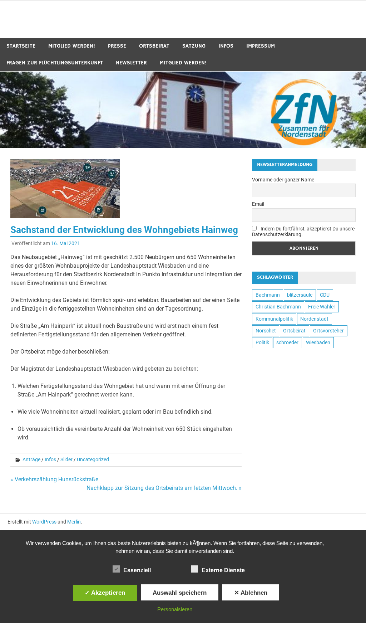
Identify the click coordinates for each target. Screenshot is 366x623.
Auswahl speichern (180, 592)
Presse (117, 46)
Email (258, 204)
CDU (325, 295)
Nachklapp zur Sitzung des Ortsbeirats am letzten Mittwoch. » (164, 488)
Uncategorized (93, 459)
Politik (262, 342)
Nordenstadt (314, 319)
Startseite (20, 46)
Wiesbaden (318, 342)
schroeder (287, 342)
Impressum (260, 46)
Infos (225, 46)
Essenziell (137, 570)
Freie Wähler (321, 307)
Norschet (266, 331)
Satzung (194, 46)
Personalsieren (174, 609)
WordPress (44, 522)
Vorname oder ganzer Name (283, 179)
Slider (66, 459)
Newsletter (131, 62)
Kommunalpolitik (274, 319)
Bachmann (268, 295)
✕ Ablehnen (250, 592)
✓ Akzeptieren (105, 592)
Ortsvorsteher (328, 331)
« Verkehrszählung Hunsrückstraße (54, 479)
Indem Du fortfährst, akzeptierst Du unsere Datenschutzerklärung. (303, 231)
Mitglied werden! (71, 46)
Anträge (31, 459)
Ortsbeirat (154, 46)
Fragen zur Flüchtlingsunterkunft (54, 62)
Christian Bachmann (278, 307)
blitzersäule (299, 295)
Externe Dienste (223, 570)
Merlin (74, 522)
